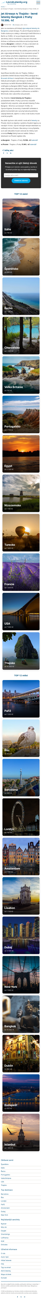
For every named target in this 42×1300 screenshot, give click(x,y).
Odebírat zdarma (21, 180)
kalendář (34, 140)
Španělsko (5, 1164)
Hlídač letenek (6, 1260)
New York (4, 1215)
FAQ (2, 1264)
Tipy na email (6, 1267)
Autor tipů (4, 1257)
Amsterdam (5, 1208)
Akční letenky (6, 1271)
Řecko (3, 1171)
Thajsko (4, 1185)
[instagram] (24, 1296)
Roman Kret (7, 25)
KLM (2, 1241)
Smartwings (5, 1234)
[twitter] (21, 1296)
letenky (34, 120)
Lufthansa (4, 1238)
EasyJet (3, 1231)
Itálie (3, 1168)
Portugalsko (5, 1175)
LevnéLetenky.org (16, 2)
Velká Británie (6, 1178)
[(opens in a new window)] (3, 153)
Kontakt (4, 1278)
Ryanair (4, 1224)
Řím (2, 1197)
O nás (3, 1253)
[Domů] (3, 2)
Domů (3, 7)
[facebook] (17, 1296)
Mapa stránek (6, 1274)
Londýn (3, 1201)
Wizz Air (4, 1227)
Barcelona (4, 1194)
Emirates (4, 1245)
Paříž (3, 1204)
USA (2, 1182)
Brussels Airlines (7, 78)
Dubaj (3, 1211)
